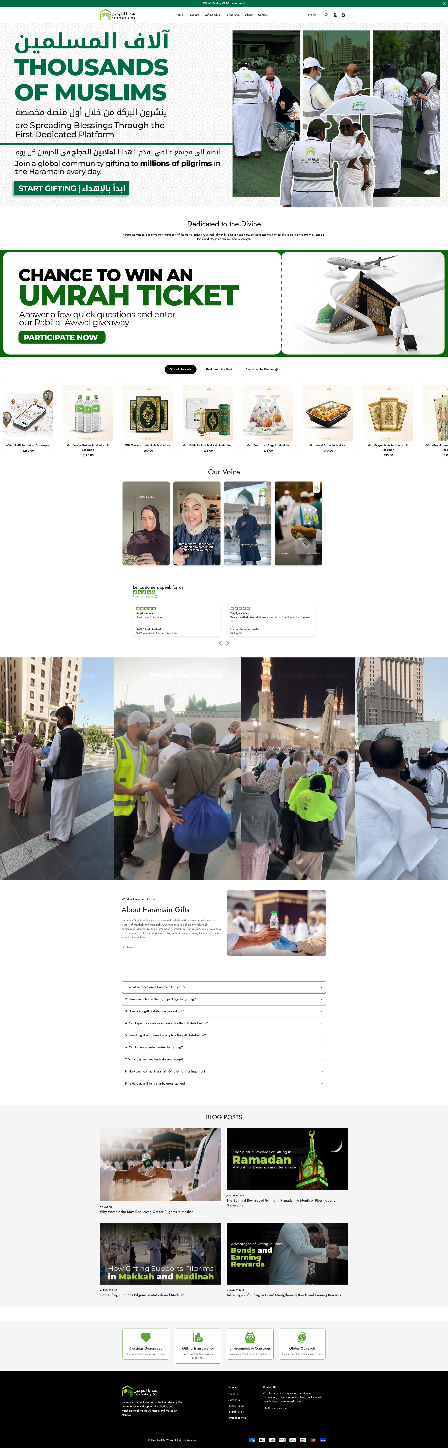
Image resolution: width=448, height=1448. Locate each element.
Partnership (233, 15)
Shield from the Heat (218, 369)
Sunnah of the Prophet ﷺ (262, 369)
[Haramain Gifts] (117, 15)
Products (194, 15)
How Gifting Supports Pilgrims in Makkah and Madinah (142, 1295)
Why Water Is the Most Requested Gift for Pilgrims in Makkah (147, 1211)
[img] (225, 592)
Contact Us (233, 1400)
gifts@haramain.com (274, 1408)
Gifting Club (212, 15)
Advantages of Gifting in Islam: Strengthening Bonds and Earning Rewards (284, 1295)
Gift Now (127, 947)
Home (179, 15)
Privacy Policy (235, 1406)
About (249, 15)
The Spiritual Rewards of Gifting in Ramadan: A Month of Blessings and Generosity (281, 1203)
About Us (232, 1394)
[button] (343, 15)
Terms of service (236, 1418)
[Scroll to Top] (441, 1429)
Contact (262, 15)
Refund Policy (235, 1412)
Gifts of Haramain (181, 369)
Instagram (146, 523)
